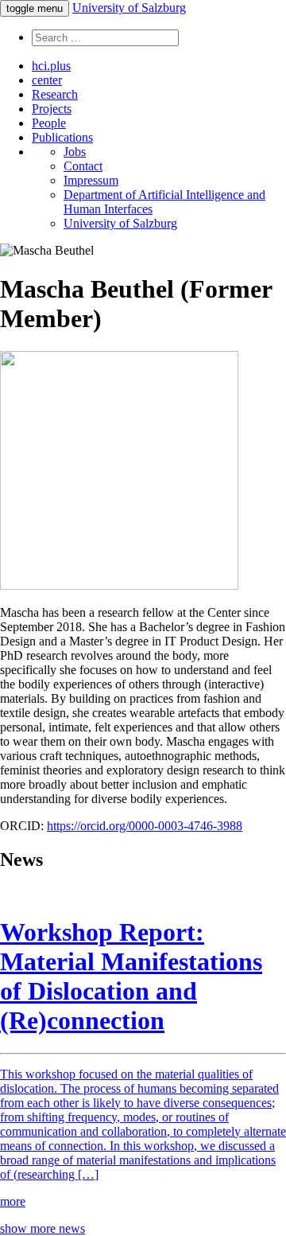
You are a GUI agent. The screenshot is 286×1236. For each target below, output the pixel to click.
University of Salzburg (129, 7)
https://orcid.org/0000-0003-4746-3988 (144, 825)
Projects (52, 108)
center (47, 80)
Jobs (75, 151)
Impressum (91, 180)
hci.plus (51, 65)
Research (55, 94)
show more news (42, 1228)
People (49, 123)
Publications (62, 137)
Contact (83, 166)
